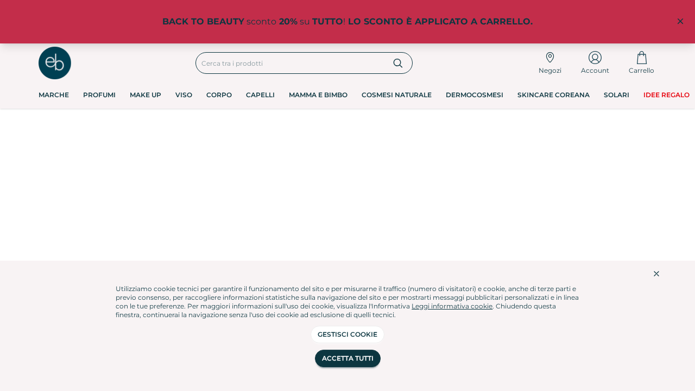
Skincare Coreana (553, 95)
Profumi (99, 95)
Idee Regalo (666, 95)
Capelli (260, 95)
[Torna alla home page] (55, 63)
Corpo (219, 95)
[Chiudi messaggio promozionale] (680, 21)
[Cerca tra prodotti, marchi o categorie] (398, 63)
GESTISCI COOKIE (347, 334)
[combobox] (290, 63)
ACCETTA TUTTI (348, 358)
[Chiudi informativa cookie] (656, 273)
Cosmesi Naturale (397, 95)
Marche (54, 95)
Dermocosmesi (474, 95)
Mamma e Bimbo (318, 95)
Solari (616, 95)
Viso (183, 95)
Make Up (145, 95)
